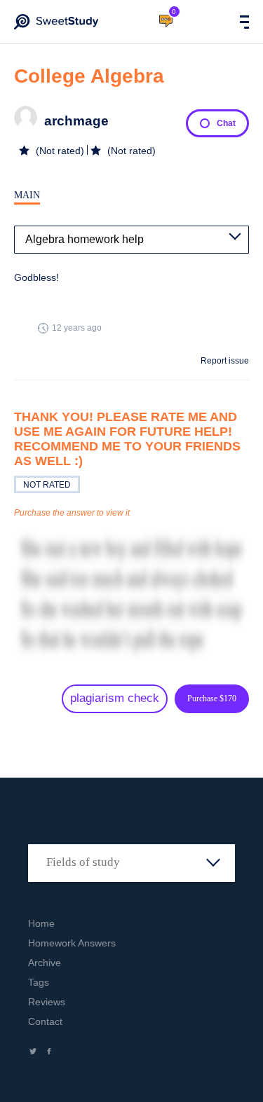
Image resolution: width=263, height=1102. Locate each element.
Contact (45, 1021)
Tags (38, 982)
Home (41, 923)
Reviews (46, 1001)
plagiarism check (114, 698)
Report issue (225, 361)
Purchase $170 (211, 698)
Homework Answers (72, 943)
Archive (44, 962)
